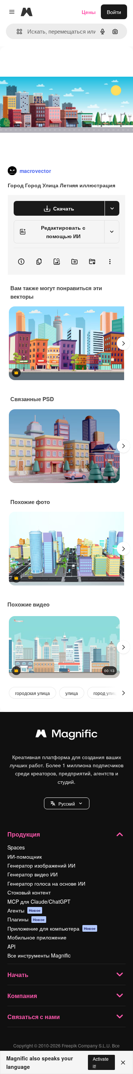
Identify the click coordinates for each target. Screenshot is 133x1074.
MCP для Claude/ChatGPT (39, 901)
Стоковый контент (29, 892)
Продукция (23, 834)
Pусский (66, 803)
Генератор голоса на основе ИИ (46, 883)
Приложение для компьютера (51, 928)
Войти (114, 11)
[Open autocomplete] (16, 31)
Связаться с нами (33, 1016)
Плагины (26, 919)
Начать (17, 974)
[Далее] (123, 343)
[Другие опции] (109, 261)
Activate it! (101, 1062)
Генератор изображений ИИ (41, 865)
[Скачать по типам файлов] (112, 208)
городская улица (32, 693)
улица (71, 693)
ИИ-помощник (24, 856)
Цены (89, 11)
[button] (66, 803)
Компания (22, 995)
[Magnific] (66, 735)
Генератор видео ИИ (32, 874)
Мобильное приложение (36, 937)
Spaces (16, 847)
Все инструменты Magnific (39, 955)
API (11, 946)
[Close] (123, 1062)
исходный (49, 63)
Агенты (24, 910)
